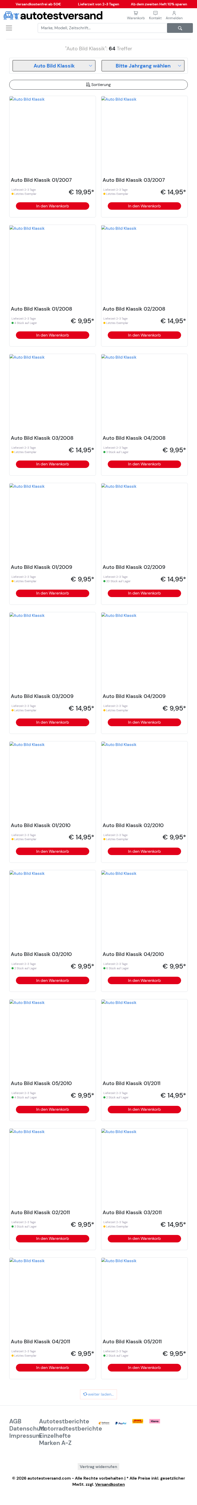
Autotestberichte (64, 1421)
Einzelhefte (55, 1436)
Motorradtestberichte (70, 1428)
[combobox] (54, 65)
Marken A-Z (55, 1443)
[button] (155, 15)
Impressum (25, 1436)
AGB (15, 1421)
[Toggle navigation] (7, 28)
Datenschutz (27, 1428)
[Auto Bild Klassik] (27, 99)
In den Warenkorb (52, 206)
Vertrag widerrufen (98, 1466)
